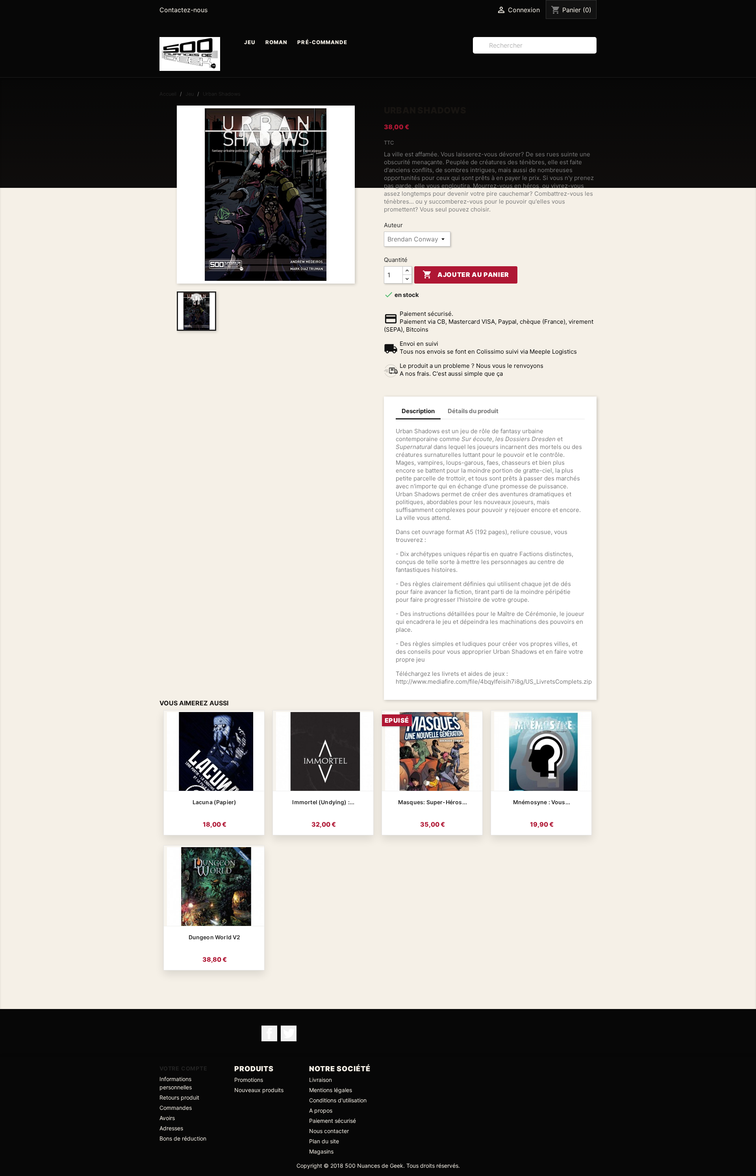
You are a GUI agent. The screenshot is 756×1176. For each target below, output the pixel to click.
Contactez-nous (183, 10)
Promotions (248, 1079)
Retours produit (179, 1097)
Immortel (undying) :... (323, 802)
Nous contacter (329, 1131)
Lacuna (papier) (215, 802)
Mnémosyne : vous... (541, 802)
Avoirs (167, 1118)
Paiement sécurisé (332, 1120)
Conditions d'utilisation (338, 1100)
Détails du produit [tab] (473, 411)
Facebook (269, 1033)
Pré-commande (322, 42)
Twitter (288, 1033)
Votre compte (183, 1068)
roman (276, 42)
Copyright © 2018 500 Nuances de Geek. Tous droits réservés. (378, 1165)
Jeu (250, 42)
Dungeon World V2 (215, 937)
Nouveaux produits (259, 1090)
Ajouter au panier (465, 274)
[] (593, 51)
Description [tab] (418, 411)
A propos (320, 1110)
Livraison (320, 1079)
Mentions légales (330, 1090)
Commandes (175, 1107)
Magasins (321, 1151)
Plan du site (324, 1141)
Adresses (171, 1128)
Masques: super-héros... (432, 802)
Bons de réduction (182, 1138)
